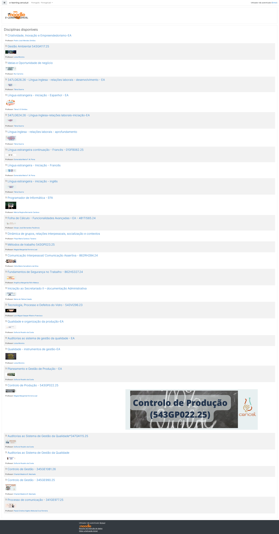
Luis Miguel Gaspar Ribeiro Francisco (28, 316)
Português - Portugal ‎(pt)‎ (41, 3)
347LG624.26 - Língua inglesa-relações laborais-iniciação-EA (49, 115)
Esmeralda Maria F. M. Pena (24, 159)
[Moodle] (85, 525)
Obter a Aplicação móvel (88, 531)
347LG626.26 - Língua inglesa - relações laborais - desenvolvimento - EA (56, 79)
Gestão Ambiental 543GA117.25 (28, 46)
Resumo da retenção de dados (90, 528)
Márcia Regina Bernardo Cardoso (26, 212)
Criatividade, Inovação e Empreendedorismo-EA (39, 35)
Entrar (274, 3)
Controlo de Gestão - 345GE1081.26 (32, 469)
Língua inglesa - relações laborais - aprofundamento (42, 131)
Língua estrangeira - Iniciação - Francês (34, 165)
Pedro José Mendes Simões (25, 41)
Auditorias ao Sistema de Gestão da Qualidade (38, 452)
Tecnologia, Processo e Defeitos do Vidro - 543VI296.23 (45, 305)
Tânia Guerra (19, 89)
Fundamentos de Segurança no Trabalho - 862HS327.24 (45, 272)
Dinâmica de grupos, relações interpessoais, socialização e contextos (54, 233)
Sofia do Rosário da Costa (24, 332)
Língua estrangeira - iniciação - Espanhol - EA (38, 95)
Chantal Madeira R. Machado (25, 474)
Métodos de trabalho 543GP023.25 (31, 244)
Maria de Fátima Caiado (23, 299)
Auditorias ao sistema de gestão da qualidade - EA (41, 338)
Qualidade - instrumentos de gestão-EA (34, 349)
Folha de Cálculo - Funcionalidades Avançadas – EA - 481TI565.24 (52, 218)
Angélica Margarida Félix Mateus (26, 283)
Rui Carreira (18, 74)
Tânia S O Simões (20, 109)
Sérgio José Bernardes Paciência (26, 228)
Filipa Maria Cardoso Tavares (25, 239)
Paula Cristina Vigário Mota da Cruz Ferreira (31, 511)
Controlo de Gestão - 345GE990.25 (31, 480)
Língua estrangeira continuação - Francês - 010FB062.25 (46, 149)
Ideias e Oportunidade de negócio (30, 63)
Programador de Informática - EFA (30, 197)
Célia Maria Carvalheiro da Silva (26, 266)
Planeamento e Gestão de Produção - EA (35, 368)
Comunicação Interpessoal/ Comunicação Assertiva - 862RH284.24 (53, 255)
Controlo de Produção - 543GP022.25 (33, 385)
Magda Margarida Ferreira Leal (25, 249)
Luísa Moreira (19, 57)
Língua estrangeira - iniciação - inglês (33, 181)
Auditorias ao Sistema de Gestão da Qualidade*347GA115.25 (48, 436)
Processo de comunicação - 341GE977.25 (35, 499)
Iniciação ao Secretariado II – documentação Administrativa (47, 288)
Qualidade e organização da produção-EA (36, 321)
